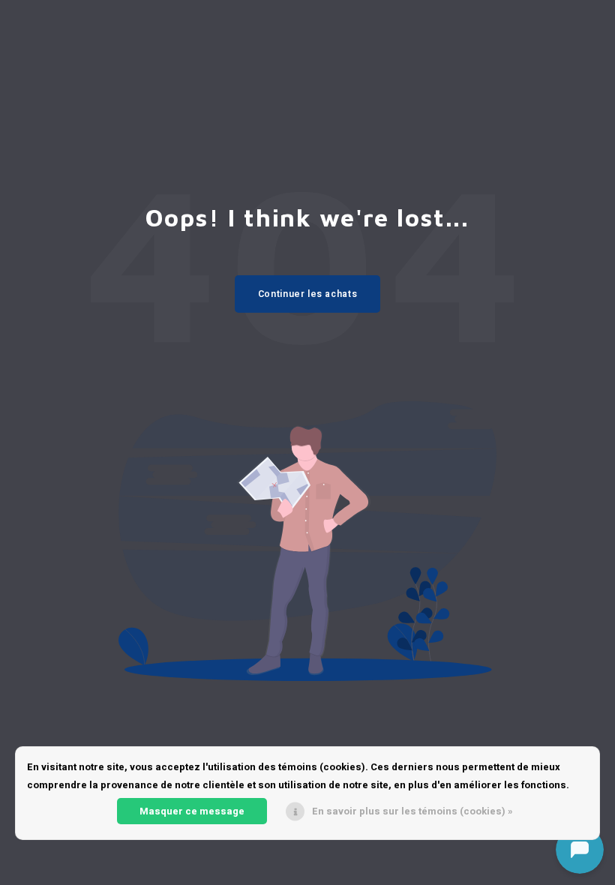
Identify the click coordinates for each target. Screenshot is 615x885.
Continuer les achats (307, 294)
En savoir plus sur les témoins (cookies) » (412, 811)
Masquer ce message (192, 811)
